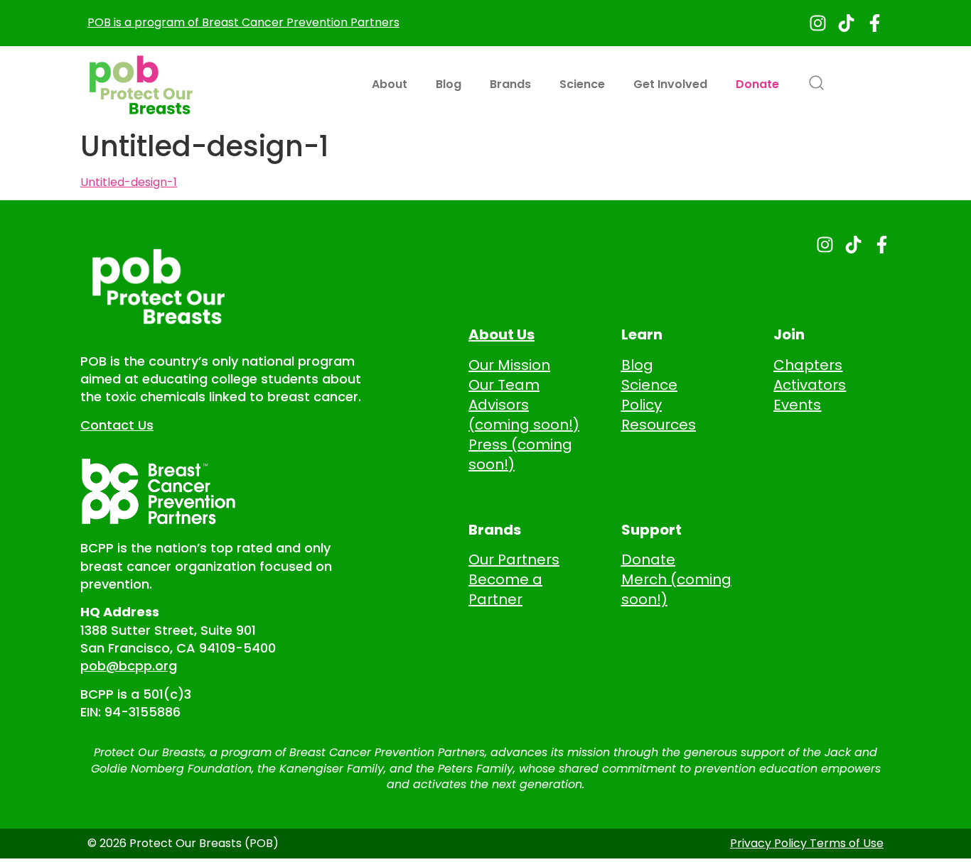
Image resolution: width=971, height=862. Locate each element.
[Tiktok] (846, 23)
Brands (510, 84)
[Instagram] (818, 23)
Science (582, 84)
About (389, 84)
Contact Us (117, 425)
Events (797, 405)
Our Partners (513, 559)
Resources (658, 425)
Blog (448, 84)
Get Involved (670, 84)
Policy (641, 405)
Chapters (807, 365)
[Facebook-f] (875, 23)
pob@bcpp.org (128, 666)
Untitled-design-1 (128, 182)
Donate (757, 84)
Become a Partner (505, 589)
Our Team (504, 385)
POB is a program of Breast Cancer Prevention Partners (243, 22)
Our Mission (509, 365)
